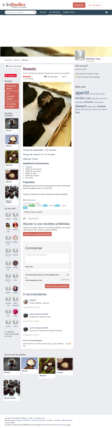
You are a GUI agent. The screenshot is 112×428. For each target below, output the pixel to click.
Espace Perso (69, 12)
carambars (79, 102)
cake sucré (103, 98)
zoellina (15, 301)
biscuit (97, 94)
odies (6, 4)
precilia (8, 335)
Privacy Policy (46, 425)
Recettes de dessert (11, 87)
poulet (95, 109)
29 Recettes (90, 61)
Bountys (9, 171)
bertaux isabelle (96, 58)
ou (26, 277)
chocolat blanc (98, 102)
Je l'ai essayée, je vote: (33, 280)
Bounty (9, 133)
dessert (80, 105)
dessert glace (92, 107)
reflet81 (8, 301)
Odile (15, 324)
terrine (104, 109)
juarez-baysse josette (39, 313)
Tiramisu (50, 420)
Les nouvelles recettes (10, 96)
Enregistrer (12, 75)
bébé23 (33, 300)
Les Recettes (54, 12)
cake (88, 98)
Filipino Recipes (66, 420)
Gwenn (15, 251)
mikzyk (15, 228)
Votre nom (29, 267)
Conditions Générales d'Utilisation (16, 418)
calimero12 (8, 290)
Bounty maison (9, 210)
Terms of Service (60, 425)
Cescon (15, 238)
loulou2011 (8, 264)
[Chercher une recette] (35, 12)
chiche (15, 335)
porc (90, 109)
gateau (77, 109)
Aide (30, 418)
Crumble (57, 420)
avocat (92, 94)
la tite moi (8, 239)
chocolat (88, 101)
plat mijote (84, 109)
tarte (99, 109)
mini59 (15, 276)
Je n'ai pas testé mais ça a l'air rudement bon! (42, 275)
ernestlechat (8, 313)
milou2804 (8, 277)
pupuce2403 (8, 252)
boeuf (103, 94)
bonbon (33, 200)
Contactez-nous (39, 418)
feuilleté (101, 106)
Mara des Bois (15, 313)
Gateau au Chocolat (38, 420)
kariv (15, 289)
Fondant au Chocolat (22, 420)
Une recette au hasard (11, 105)
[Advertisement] (56, 31)
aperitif (82, 92)
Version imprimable (14, 66)
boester (15, 263)
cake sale (95, 98)
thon (77, 112)
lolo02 (8, 228)
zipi (8, 324)
